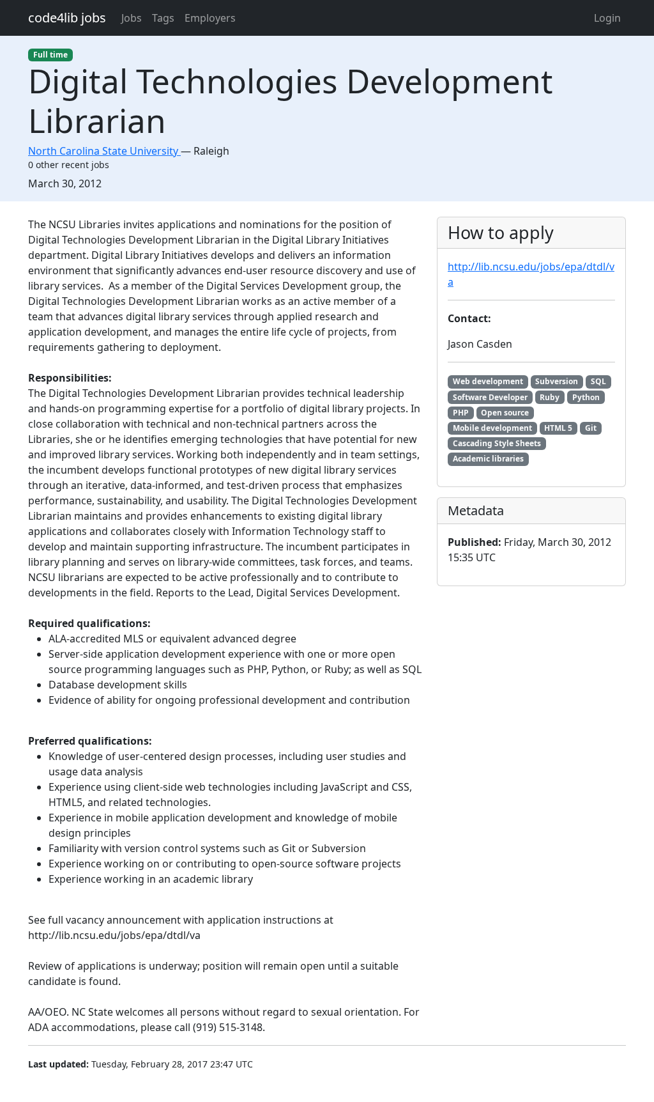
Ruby (549, 397)
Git (591, 428)
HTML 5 (558, 428)
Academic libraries (488, 458)
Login (607, 18)
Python (586, 397)
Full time (50, 54)
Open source (505, 412)
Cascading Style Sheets (497, 443)
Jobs (131, 18)
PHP (461, 412)
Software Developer (490, 397)
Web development (488, 381)
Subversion (556, 381)
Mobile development (492, 428)
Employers (210, 18)
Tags (163, 18)
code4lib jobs (67, 17)
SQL (598, 381)
